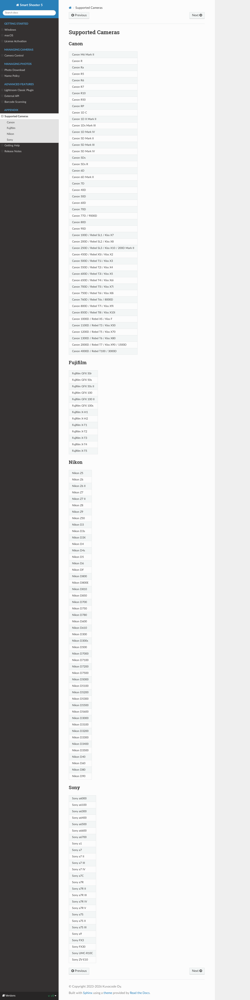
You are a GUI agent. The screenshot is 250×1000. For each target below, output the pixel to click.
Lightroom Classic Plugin (19, 90)
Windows (10, 29)
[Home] (70, 7)
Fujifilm (11, 128)
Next (195, 15)
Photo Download (14, 70)
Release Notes (12, 151)
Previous (80, 15)
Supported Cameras (16, 116)
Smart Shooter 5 (31, 5)
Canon (11, 122)
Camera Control (13, 55)
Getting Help (12, 145)
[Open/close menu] (2, 30)
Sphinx (87, 993)
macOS (8, 35)
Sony (10, 139)
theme (108, 993)
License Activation (15, 41)
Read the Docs (140, 993)
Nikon (10, 133)
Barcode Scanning (15, 101)
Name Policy (12, 75)
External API (11, 96)
